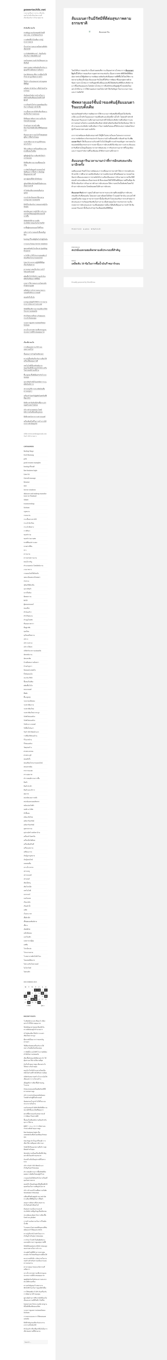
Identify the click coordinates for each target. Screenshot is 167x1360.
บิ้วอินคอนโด (28, 674)
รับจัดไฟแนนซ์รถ (30, 716)
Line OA (27, 474)
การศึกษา (27, 531)
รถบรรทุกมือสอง (29, 701)
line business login (30, 470)
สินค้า (26, 782)
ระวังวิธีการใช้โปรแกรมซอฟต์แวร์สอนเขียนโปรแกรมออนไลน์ (35, 256)
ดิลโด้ (25, 600)
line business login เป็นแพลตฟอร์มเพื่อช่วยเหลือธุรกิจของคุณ (35, 1134)
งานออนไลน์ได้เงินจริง (31, 573)
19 (46, 996)
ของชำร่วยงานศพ (30, 538)
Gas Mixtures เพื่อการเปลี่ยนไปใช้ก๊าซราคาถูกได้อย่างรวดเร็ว (35, 75)
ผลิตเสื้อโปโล (28, 685)
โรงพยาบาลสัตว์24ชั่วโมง (32, 956)
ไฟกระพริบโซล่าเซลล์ (31, 964)
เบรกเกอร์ (27, 894)
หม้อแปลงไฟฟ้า (29, 805)
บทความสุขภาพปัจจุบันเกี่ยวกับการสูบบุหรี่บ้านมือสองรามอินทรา (35, 68)
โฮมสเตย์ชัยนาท (29, 960)
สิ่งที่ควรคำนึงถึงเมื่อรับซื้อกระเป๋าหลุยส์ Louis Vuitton (35, 404)
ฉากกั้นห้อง (27, 593)
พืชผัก (26, 693)
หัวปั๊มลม (27, 813)
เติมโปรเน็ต (27, 887)
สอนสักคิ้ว (27, 759)
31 (39, 1002)
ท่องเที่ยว (27, 608)
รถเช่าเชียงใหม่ (29, 709)
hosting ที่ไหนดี (29, 466)
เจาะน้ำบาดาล (28, 867)
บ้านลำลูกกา (28, 666)
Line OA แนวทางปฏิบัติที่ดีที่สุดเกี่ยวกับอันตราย (34, 263)
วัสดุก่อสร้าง (28, 747)
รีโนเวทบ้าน (28, 740)
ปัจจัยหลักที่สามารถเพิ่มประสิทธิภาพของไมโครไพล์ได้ (34, 221)
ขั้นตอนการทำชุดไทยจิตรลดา (34, 354)
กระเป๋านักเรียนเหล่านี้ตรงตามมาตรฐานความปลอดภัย (34, 198)
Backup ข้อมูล (29, 451)
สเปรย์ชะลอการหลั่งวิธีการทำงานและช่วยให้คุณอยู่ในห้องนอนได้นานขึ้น (35, 213)
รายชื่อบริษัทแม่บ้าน (30, 736)
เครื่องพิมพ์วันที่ (29, 844)
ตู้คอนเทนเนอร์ (29, 604)
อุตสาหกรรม (28, 829)
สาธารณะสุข (28, 770)
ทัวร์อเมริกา (28, 612)
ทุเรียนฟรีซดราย (29, 635)
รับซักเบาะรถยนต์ (29, 724)
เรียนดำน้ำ (27, 906)
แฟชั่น (26, 945)
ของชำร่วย (27, 535)
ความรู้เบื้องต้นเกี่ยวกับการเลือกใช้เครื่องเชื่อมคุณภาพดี (35, 359)
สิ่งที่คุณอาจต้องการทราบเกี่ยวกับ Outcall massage (35, 119)
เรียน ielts (27, 902)
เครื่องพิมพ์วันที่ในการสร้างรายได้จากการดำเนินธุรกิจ (35, 422)
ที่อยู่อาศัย (27, 627)
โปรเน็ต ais (27, 948)
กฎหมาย (27, 511)
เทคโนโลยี (27, 890)
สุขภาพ (26, 794)
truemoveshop (29, 504)
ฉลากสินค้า (28, 589)
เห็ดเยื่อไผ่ (27, 929)
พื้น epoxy (27, 697)
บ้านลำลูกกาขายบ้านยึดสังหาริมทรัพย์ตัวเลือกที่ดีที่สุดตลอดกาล (35, 127)
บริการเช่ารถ (28, 643)
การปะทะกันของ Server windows (35, 244)
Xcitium (26, 507)
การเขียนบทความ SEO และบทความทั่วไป (33, 348)
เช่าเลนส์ (27, 879)
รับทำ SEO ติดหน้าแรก (31, 732)
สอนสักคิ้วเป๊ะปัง (29, 297)
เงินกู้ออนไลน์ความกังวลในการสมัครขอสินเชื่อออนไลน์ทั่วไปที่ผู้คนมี (34, 97)
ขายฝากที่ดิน (28, 546)
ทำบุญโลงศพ (28, 620)
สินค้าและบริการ (29, 790)
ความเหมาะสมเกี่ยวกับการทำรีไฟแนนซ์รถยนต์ (34, 270)
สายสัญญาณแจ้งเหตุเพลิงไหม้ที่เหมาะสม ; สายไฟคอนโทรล (34, 34)
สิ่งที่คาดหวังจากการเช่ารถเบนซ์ (34, 416)
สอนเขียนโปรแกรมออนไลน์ (33, 763)
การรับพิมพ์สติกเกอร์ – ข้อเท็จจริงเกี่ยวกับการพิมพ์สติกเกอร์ (35, 54)
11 (42, 993)
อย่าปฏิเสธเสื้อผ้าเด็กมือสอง (33, 179)
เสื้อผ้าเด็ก (27, 917)
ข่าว (25, 550)
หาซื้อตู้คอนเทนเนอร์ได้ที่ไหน (33, 227)
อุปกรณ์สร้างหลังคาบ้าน (32, 832)
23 (36, 999)
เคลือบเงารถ (28, 852)
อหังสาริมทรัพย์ (29, 825)
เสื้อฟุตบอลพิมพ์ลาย (30, 921)
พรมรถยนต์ (27, 689)
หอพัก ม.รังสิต (28, 809)
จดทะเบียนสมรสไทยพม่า (32, 577)
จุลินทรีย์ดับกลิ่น (29, 585)
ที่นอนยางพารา (29, 624)
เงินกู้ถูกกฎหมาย (29, 856)
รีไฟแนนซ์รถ (28, 743)
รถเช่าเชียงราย (29, 705)
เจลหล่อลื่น (27, 863)
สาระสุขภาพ (28, 774)
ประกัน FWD (28, 678)
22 (32, 999)
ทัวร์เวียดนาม (28, 616)
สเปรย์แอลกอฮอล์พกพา (32, 801)
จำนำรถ (27, 581)
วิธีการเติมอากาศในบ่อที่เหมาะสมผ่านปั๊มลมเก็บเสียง (35, 150)
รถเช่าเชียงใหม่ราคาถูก (32, 712)
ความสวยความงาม (30, 558)
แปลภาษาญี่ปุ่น (29, 941)
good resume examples (32, 463)
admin (87, 229)
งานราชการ (28, 569)
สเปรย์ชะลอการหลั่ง (30, 798)
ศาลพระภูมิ (27, 755)
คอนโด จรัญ (28, 562)
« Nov (28, 1005)
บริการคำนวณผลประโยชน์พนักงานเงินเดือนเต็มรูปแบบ (33, 411)
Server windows (30, 490)
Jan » (43, 1005)
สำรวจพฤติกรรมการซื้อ (32, 778)
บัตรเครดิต (27, 658)
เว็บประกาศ (28, 914)
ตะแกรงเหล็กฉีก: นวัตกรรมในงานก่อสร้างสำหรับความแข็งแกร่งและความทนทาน (35, 1260)
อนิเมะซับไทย (28, 817)
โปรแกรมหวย (28, 952)
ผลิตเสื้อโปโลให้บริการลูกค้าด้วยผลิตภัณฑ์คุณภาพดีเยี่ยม (35, 277)
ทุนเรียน (26, 631)
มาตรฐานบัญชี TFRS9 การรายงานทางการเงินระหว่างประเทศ (35, 303)
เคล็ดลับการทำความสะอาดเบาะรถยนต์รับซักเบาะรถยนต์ (34, 291)
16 (36, 996)
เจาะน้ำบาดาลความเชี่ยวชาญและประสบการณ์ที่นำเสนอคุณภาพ (35, 331)
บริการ (26, 639)
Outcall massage (30, 478)
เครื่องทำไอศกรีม (29, 836)
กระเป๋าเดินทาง (29, 527)
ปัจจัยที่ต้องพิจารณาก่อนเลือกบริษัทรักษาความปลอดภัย (35, 310)
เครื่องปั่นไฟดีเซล (29, 840)
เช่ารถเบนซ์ (28, 875)
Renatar (27, 482)
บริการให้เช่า (28, 647)
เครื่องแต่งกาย (28, 848)
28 (29, 1002)
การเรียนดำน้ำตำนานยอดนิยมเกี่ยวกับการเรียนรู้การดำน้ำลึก (35, 105)
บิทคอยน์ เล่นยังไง (30, 670)
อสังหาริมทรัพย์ (29, 821)
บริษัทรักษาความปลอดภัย (32, 651)
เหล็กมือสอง (28, 933)
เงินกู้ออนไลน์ (28, 859)
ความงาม (27, 554)
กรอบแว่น (27, 515)
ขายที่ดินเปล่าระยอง (30, 542)
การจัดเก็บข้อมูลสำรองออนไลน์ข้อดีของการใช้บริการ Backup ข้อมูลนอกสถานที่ (34, 171)
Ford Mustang (29, 455)
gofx (25, 459)
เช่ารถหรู (27, 871)
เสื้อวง (26, 925)
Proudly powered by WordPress (83, 282)
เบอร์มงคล (27, 898)
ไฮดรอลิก (27, 972)
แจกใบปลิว (27, 937)
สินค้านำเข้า (28, 786)
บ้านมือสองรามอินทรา (31, 662)
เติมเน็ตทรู (27, 883)
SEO (25, 486)
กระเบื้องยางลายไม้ (30, 519)
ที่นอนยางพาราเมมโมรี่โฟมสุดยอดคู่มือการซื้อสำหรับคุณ (35, 136)
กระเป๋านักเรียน (29, 523)
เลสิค (25, 910)
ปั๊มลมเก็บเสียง (28, 682)
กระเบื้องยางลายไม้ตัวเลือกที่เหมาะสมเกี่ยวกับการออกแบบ (35, 112)
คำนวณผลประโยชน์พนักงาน (33, 565)
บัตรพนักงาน (28, 654)
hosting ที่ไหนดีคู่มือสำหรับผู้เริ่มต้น (36, 239)
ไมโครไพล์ (27, 968)
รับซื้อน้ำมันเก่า (29, 728)
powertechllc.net (35, 9)
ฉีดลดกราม (27, 596)
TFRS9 (26, 500)
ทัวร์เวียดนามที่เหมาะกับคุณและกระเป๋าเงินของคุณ (34, 317)
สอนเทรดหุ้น (28, 767)
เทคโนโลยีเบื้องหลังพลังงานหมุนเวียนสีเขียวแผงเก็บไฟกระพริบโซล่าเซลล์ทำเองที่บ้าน (35, 367)
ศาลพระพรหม (28, 751)
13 (25, 996)
